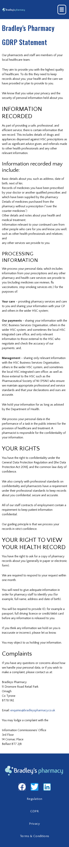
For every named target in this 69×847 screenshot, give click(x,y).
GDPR (34, 811)
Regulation (34, 799)
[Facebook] (22, 787)
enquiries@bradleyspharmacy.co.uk (32, 710)
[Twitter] (34, 787)
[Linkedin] (47, 787)
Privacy (34, 823)
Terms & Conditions (34, 836)
